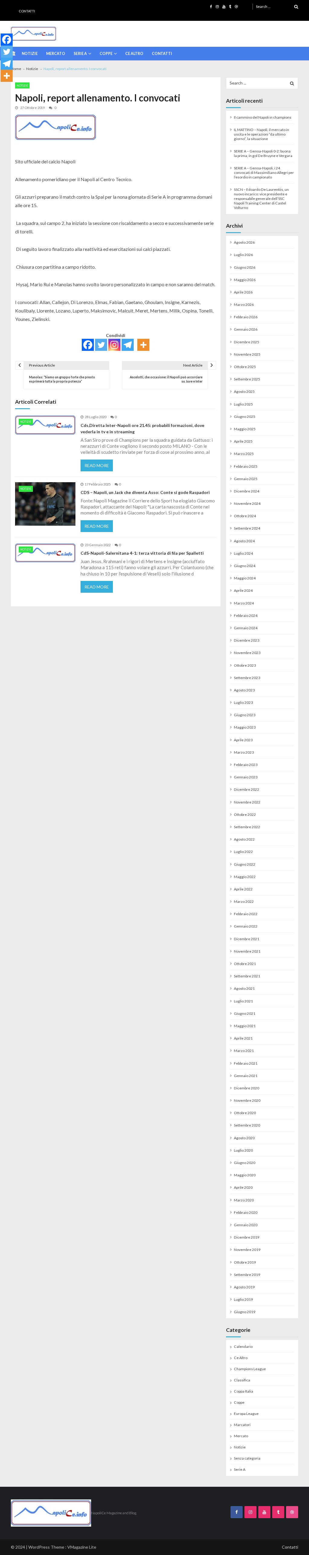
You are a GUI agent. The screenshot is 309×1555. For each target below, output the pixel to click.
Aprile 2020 (243, 1187)
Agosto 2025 (244, 391)
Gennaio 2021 (245, 1075)
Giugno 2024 (244, 565)
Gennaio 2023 (245, 777)
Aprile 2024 (243, 590)
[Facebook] (88, 345)
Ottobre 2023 (245, 665)
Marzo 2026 (244, 304)
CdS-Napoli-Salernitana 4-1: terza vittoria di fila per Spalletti (142, 553)
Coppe (106, 53)
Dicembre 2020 (246, 1088)
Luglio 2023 (243, 702)
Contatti (27, 11)
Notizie (30, 53)
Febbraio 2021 (245, 1063)
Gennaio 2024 (245, 628)
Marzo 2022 (244, 901)
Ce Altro (134, 53)
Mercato (55, 53)
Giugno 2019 (244, 1312)
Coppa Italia (243, 1391)
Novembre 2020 (247, 1100)
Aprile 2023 (243, 740)
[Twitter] (101, 345)
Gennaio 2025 (245, 478)
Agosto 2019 (244, 1287)
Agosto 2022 (244, 839)
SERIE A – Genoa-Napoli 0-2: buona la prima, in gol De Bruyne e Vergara (263, 153)
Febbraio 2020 (245, 1212)
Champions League (250, 1369)
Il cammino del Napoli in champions (262, 117)
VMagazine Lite (81, 1547)
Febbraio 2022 (245, 914)
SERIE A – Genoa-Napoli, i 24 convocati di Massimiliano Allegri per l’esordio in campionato (264, 172)
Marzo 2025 (244, 453)
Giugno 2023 (244, 715)
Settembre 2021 (247, 976)
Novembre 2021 (247, 951)
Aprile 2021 (243, 1038)
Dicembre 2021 (246, 939)
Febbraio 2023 (245, 764)
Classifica (242, 1380)
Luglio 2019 (243, 1299)
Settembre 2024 (247, 528)
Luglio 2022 (243, 851)
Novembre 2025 (247, 354)
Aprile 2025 (243, 441)
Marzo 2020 (244, 1200)
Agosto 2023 (244, 690)
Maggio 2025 (245, 429)
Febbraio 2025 (245, 466)
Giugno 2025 (244, 416)
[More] (143, 345)
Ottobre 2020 (245, 1113)
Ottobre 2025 (245, 366)
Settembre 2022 (247, 827)
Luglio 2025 (243, 404)
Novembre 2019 (247, 1249)
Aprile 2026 (243, 292)
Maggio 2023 (245, 727)
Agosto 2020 (244, 1138)
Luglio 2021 (243, 1001)
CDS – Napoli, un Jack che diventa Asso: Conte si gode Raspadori (145, 492)
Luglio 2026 (243, 254)
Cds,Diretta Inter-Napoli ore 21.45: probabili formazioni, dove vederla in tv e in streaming (142, 428)
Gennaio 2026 (245, 329)
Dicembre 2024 (246, 491)
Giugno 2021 (244, 1013)
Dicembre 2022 (246, 789)
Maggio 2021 (245, 1026)
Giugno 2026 (244, 267)
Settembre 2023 (247, 677)
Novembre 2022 (247, 802)
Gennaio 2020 (245, 1225)
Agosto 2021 (244, 988)
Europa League (246, 1413)
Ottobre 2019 (245, 1262)
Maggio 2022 (245, 876)
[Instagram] (114, 345)
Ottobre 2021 (245, 963)
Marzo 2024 (244, 603)
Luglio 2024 (243, 553)
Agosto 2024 (244, 541)
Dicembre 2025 (246, 342)
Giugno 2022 (244, 864)
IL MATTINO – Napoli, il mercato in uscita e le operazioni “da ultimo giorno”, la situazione (261, 134)
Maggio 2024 (245, 578)
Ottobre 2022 (245, 814)
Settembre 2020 (247, 1125)
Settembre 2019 (247, 1274)
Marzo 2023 (244, 752)
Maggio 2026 (245, 279)
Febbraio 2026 (245, 317)
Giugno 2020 (244, 1162)
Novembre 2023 (247, 652)
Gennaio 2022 (245, 926)
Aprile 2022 (243, 889)
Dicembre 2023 (246, 640)
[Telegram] (128, 345)
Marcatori (242, 1424)
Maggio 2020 (245, 1175)
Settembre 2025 (247, 379)
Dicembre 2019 (246, 1237)
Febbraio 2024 (245, 615)
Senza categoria (247, 1458)
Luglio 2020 (243, 1150)
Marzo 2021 (244, 1050)
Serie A (80, 53)
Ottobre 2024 (245, 516)
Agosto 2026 (244, 242)
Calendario (243, 1346)
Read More (96, 465)
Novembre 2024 (247, 503)
